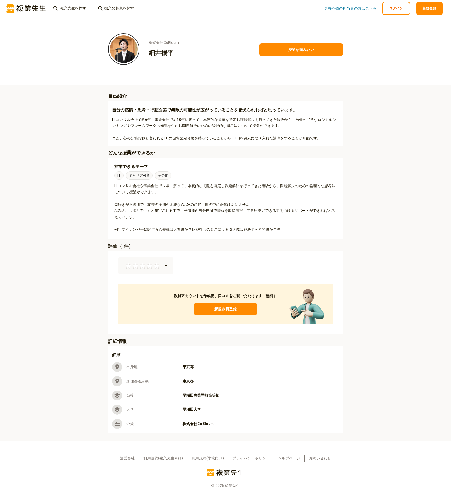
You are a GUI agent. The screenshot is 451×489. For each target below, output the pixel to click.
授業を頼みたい (301, 50)
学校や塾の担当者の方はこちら (350, 8)
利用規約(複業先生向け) (163, 458)
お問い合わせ (320, 458)
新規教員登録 (225, 309)
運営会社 (127, 458)
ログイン (396, 8)
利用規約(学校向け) (208, 458)
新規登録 (430, 8)
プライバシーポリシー (251, 458)
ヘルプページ (289, 458)
